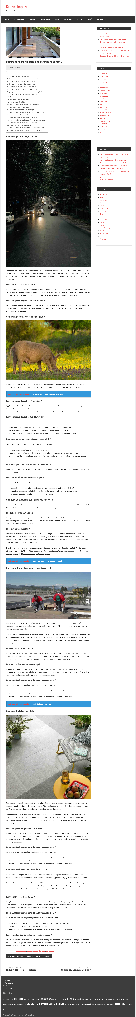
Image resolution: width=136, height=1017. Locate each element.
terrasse (51, 951)
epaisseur (96, 999)
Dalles (102, 205)
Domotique (104, 208)
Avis (101, 197)
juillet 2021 (104, 126)
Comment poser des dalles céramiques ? (22, 84)
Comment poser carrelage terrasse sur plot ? (24, 89)
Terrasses (33, 19)
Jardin (57, 19)
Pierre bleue (104, 233)
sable (89, 1004)
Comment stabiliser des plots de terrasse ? (24, 122)
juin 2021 (103, 129)
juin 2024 (103, 79)
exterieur (108, 999)
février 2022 (104, 107)
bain (8, 999)
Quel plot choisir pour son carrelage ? (22, 109)
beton (18, 998)
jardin (123, 999)
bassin (12, 999)
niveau (35, 951)
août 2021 (103, 124)
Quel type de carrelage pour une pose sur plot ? (25, 97)
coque (73, 998)
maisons (11, 1004)
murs (21, 1004)
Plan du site (102, 19)
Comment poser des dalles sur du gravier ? (23, 86)
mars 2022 (103, 104)
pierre (34, 1003)
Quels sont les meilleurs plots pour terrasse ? (25, 104)
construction (65, 999)
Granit (102, 214)
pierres (42, 1003)
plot (39, 951)
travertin (130, 1004)
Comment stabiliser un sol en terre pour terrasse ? (26, 130)
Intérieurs (68, 19)
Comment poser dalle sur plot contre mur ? (23, 79)
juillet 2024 (104, 76)
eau (85, 999)
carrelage (46, 998)
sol (47, 951)
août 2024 (103, 74)
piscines (60, 1003)
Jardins (102, 225)
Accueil (6, 19)
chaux (52, 999)
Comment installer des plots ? (19, 115)
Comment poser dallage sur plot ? (20, 74)
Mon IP (5, 1010)
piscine (50, 1003)
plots (43, 951)
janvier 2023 (104, 88)
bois (24, 999)
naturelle (26, 1004)
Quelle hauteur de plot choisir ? (20, 99)
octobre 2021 (104, 118)
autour (5, 999)
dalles (24, 951)
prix (72, 1004)
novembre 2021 (105, 115)
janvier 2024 (104, 82)
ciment (57, 999)
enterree (89, 999)
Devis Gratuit (19, 19)
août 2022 (103, 93)
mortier (17, 1004)
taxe (108, 1004)
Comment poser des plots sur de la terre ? (23, 117)
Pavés (90, 19)
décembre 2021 (105, 113)
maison (6, 1004)
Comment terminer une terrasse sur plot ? (23, 94)
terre (125, 1004)
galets (112, 999)
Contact (7, 985)
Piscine (102, 236)
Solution (47, 956)
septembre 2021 (106, 121)
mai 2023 (103, 85)
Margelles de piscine (107, 228)
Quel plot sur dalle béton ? (18, 102)
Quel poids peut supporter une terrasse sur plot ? (25, 92)
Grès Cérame (104, 217)
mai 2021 (103, 132)
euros (103, 999)
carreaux (19, 951)
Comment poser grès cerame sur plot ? (22, 81)
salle (93, 1004)
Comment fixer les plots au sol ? (19, 76)
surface (104, 1004)
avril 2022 (103, 101)
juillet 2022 (104, 96)
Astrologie (103, 194)
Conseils (80, 19)
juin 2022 (103, 99)
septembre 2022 (106, 90)
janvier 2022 (104, 110)
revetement (84, 1004)
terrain (112, 1004)
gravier (117, 999)
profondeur (77, 1004)
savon (97, 1004)
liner (127, 999)
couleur (80, 999)
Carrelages (45, 19)
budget (29, 999)
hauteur (29, 951)
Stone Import (17, 7)
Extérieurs (29, 956)
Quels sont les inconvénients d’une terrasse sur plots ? (28, 112)
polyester (67, 1004)
